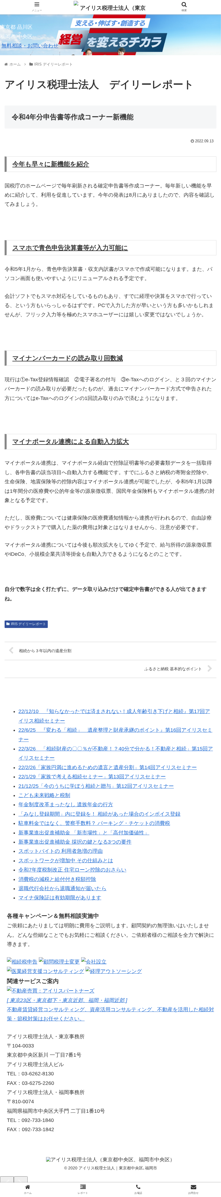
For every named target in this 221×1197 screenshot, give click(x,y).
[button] (204, 746)
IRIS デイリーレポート (28, 624)
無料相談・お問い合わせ (29, 46)
